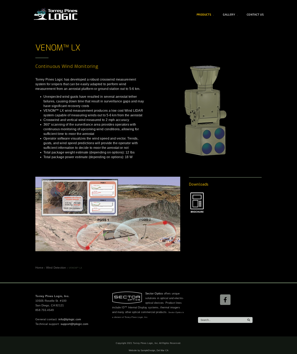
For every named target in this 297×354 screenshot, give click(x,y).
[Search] (248, 320)
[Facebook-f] (225, 299)
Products (204, 14)
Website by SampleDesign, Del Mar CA (148, 350)
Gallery (229, 14)
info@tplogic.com (69, 319)
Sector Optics (154, 293)
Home (39, 267)
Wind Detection (56, 267)
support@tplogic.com (74, 324)
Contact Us (255, 14)
